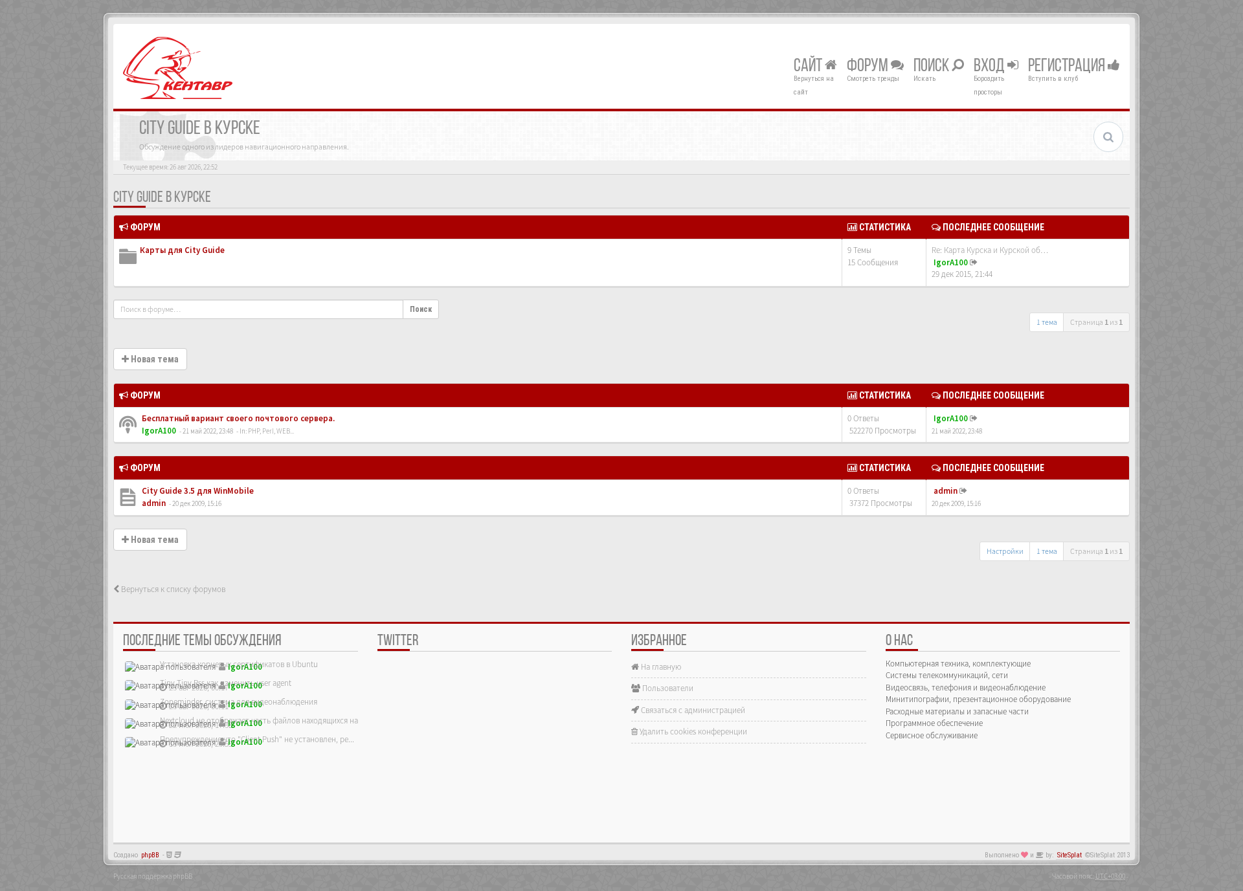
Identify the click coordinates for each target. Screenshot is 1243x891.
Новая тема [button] (154, 359)
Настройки (1005, 551)
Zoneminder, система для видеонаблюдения (238, 701)
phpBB (150, 855)
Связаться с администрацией (692, 710)
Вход (990, 67)
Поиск (932, 67)
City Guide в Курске (162, 198)
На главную (660, 666)
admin (154, 503)
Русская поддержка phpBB (152, 876)
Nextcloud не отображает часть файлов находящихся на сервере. (275, 720)
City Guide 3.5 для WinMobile (197, 490)
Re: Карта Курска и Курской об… (990, 250)
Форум (869, 67)
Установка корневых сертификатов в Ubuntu (239, 664)
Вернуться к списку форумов (172, 589)
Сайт (809, 67)
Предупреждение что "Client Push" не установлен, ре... (257, 739)
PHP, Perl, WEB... (271, 430)
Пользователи (666, 688)
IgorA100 (951, 262)
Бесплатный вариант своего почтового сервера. (237, 418)
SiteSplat (1069, 855)
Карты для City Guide (182, 250)
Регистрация (1068, 67)
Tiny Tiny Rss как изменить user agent (225, 682)
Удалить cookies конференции (692, 731)
